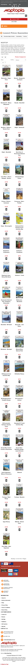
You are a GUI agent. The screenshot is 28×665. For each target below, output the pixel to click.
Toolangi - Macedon (19, 497)
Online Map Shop (7, 653)
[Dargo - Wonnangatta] (6, 218)
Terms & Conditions (6, 607)
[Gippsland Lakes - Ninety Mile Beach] (6, 267)
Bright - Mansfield (6, 152)
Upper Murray (6, 521)
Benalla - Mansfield (19, 102)
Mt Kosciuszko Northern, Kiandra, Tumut (6, 425)
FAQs (3, 602)
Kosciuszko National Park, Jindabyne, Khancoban (6, 301)
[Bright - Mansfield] (6, 144)
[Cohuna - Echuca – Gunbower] (6, 193)
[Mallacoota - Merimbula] (19, 292)
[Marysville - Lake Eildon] (19, 317)
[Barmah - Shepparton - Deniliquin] (19, 70)
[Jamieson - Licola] (19, 267)
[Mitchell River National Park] (19, 341)
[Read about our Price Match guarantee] (14, 32)
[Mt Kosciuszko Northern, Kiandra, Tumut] (6, 415)
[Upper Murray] (6, 514)
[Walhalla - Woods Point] (19, 514)
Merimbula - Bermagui (6, 349)
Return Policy (4, 610)
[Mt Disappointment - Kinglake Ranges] (6, 391)
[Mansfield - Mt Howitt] (6, 317)
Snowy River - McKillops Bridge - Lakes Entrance (19, 449)
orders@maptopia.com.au (9, 639)
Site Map (3, 619)
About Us (4, 598)
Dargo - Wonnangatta (6, 226)
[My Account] (12, 6)
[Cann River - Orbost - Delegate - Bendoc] (6, 169)
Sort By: (12, 59)
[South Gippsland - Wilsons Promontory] (6, 465)
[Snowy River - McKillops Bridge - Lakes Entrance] (19, 440)
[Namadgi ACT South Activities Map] (19, 415)
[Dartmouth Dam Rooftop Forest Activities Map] (19, 218)
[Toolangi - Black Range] (6, 489)
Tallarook (19, 472)
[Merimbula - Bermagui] (6, 341)
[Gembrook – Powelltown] (19, 243)
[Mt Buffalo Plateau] (19, 366)
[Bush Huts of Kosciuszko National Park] (19, 144)
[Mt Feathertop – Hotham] (19, 391)
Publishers (4, 621)
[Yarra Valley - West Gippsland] (6, 538)
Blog (19, 4)
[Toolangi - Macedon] (19, 489)
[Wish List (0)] (14, 6)
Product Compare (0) (20, 57)
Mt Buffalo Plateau (19, 373)
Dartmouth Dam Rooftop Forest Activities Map (19, 227)
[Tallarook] (19, 465)
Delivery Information (6, 600)
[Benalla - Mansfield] (19, 95)
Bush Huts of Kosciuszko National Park (19, 153)
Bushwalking (19, 36)
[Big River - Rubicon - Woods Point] (6, 120)
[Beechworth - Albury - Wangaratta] (6, 95)
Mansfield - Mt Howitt (6, 324)
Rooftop (25, 36)
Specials (3, 626)
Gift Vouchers (4, 624)
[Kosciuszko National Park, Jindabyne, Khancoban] (6, 292)
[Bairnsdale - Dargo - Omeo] (6, 70)
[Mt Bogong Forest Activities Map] (6, 366)
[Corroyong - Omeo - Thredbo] (19, 193)
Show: (2, 59)
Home (10, 4)
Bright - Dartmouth (19, 127)
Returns (3, 617)
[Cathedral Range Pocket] (19, 169)
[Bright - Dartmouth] (19, 120)
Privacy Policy (5, 605)
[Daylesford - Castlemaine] (6, 243)
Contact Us (15, 4)
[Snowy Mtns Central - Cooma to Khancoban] (6, 440)
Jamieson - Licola (19, 275)
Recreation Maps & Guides (9, 36)
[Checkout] (16, 6)
